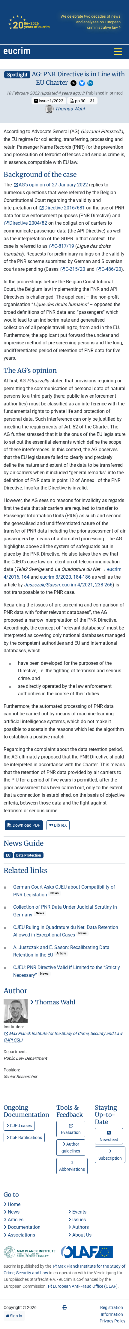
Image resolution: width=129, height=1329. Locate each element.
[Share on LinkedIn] (90, 83)
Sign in (15, 1315)
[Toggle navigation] (117, 52)
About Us (81, 1235)
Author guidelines (71, 1147)
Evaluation (71, 1132)
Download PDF (26, 825)
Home (13, 1204)
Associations (21, 1235)
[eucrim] (17, 52)
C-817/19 (64, 246)
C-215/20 (75, 269)
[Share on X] (73, 83)
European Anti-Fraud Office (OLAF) (85, 1286)
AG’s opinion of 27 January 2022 (53, 185)
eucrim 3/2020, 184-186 (65, 577)
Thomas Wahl (69, 109)
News (13, 1212)
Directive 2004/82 (28, 223)
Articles (15, 1219)
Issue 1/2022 (50, 100)
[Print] (64, 1307)
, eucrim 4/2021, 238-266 (68, 585)
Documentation (23, 1227)
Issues (78, 1219)
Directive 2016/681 (64, 208)
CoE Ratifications (25, 1137)
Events (78, 1212)
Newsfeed (109, 1139)
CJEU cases (20, 1125)
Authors (80, 1227)
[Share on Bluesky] (82, 83)
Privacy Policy (112, 1321)
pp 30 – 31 (84, 100)
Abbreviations (72, 1169)
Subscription (110, 1158)
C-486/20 (111, 269)
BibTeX (60, 825)
